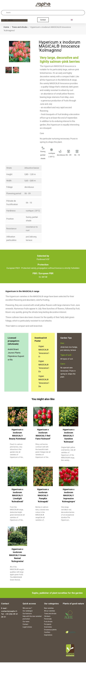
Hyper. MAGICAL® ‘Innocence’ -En (44, 366)
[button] (43, 19)
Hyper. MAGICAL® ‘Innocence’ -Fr (44, 351)
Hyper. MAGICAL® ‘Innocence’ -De (44, 381)
